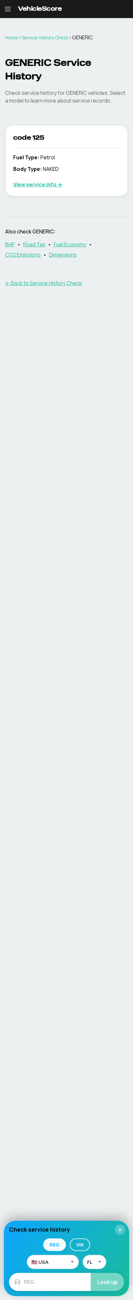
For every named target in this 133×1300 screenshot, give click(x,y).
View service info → (37, 184)
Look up (107, 1281)
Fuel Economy (70, 244)
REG (54, 1245)
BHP (10, 244)
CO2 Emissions (23, 254)
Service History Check (45, 37)
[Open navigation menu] (7, 9)
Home (11, 37)
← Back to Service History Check (43, 283)
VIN (80, 1245)
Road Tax (34, 244)
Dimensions (63, 254)
